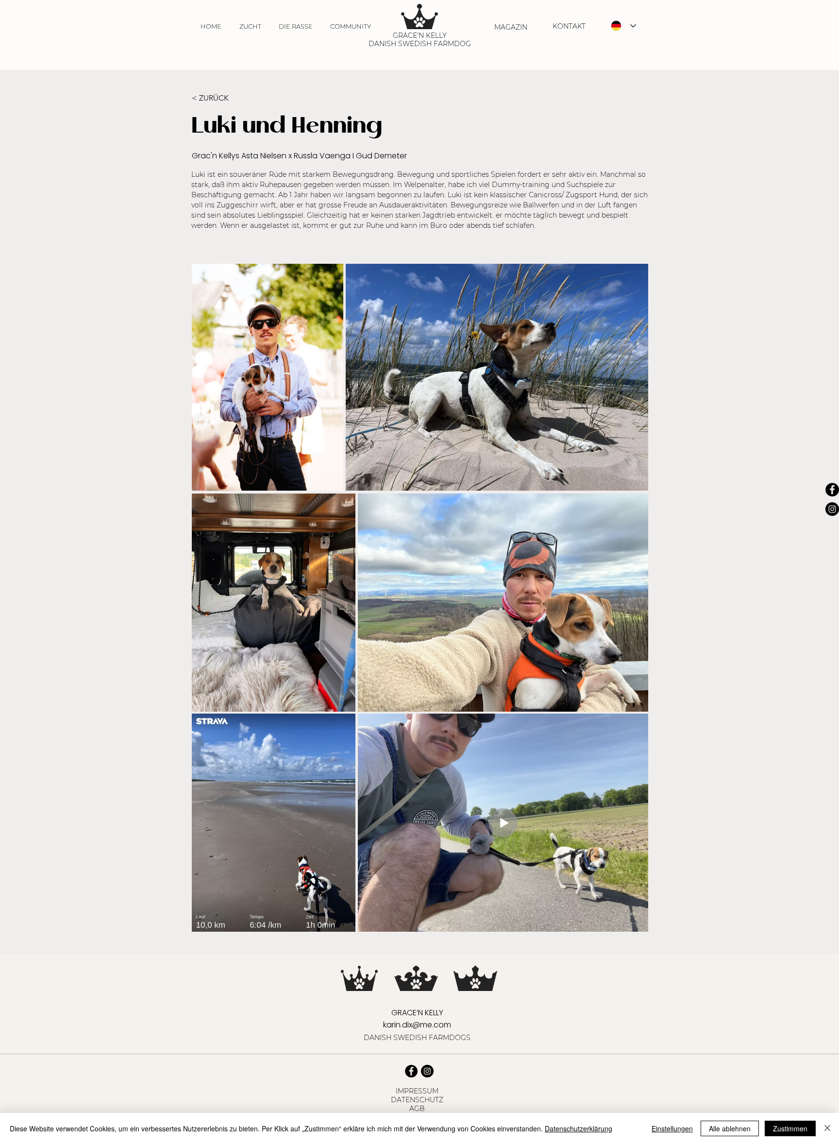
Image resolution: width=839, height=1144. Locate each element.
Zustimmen (790, 1128)
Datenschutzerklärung (578, 1128)
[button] (250, 26)
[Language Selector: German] (623, 26)
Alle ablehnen (730, 1128)
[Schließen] (827, 1128)
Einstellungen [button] (672, 1128)
